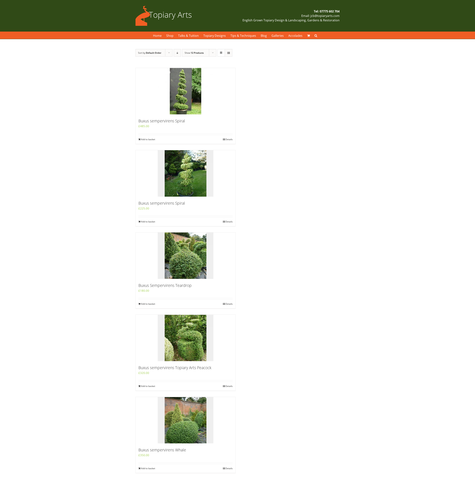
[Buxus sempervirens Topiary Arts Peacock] (185, 338)
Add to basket (148, 139)
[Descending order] (177, 53)
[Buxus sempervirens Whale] (185, 420)
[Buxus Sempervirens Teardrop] (185, 255)
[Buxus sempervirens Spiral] (185, 91)
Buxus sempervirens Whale (162, 449)
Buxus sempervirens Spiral (161, 120)
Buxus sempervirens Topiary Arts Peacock (174, 367)
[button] (316, 35)
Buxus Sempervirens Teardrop (165, 285)
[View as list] (228, 52)
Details (229, 139)
